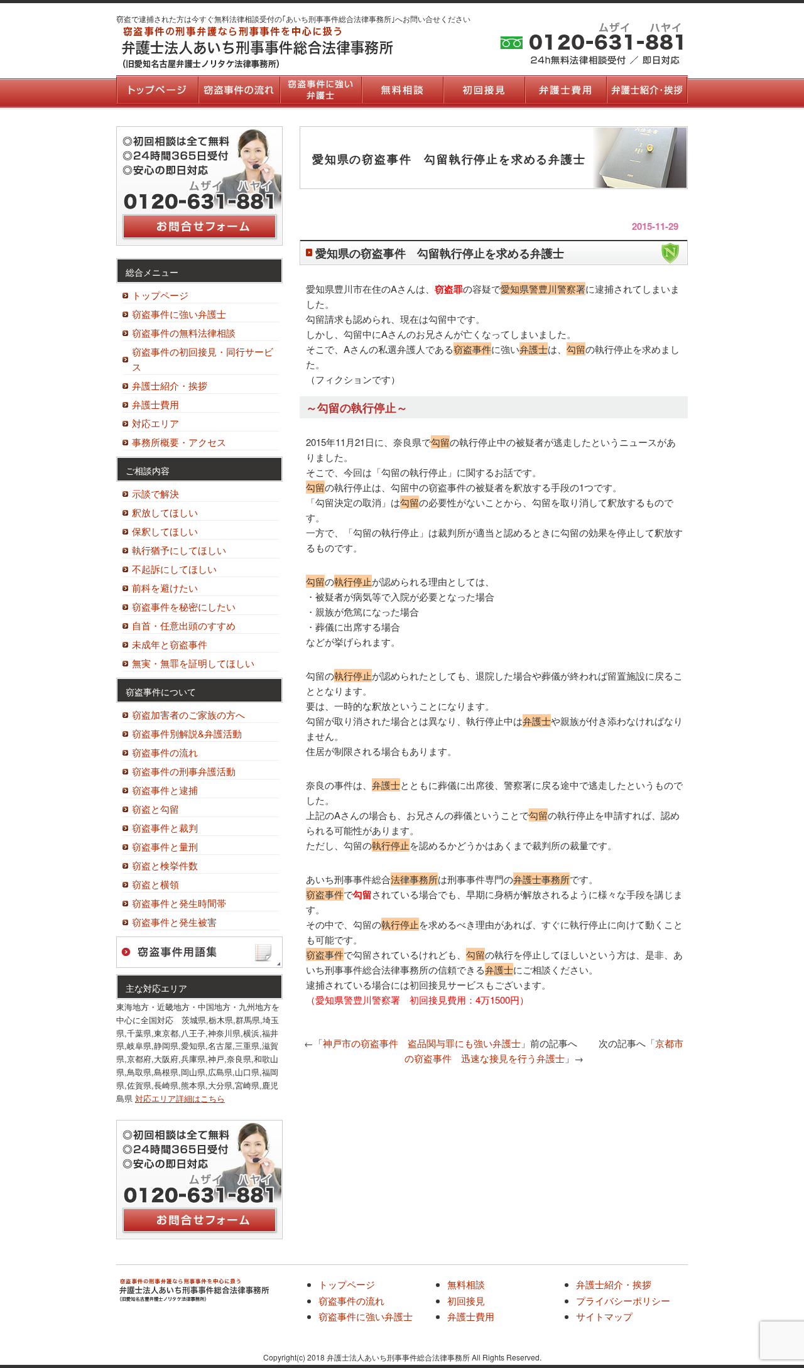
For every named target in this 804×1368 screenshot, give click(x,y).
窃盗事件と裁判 (165, 827)
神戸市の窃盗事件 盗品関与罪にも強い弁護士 (422, 1043)
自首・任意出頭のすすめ (184, 625)
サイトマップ (604, 1316)
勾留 (362, 894)
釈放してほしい (165, 512)
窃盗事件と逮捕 (165, 789)
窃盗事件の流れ (239, 89)
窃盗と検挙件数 (165, 865)
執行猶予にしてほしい (179, 549)
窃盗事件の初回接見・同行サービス (202, 359)
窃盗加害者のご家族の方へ (188, 714)
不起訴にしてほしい (174, 568)
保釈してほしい (165, 531)
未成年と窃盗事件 (169, 644)
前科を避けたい (165, 587)
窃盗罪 (449, 289)
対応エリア (155, 423)
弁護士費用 (565, 89)
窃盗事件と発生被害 (174, 921)
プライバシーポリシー (623, 1300)
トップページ (157, 89)
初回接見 (483, 89)
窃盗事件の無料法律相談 (184, 332)
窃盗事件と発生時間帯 (179, 902)
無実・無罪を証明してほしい (193, 663)
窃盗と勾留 (155, 808)
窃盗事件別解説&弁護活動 (187, 733)
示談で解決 (155, 493)
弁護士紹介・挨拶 (647, 89)
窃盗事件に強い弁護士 (320, 89)
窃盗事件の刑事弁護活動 (184, 771)
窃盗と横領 (155, 884)
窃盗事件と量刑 (165, 846)
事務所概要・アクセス (179, 441)
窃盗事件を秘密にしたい (184, 606)
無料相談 (402, 89)
